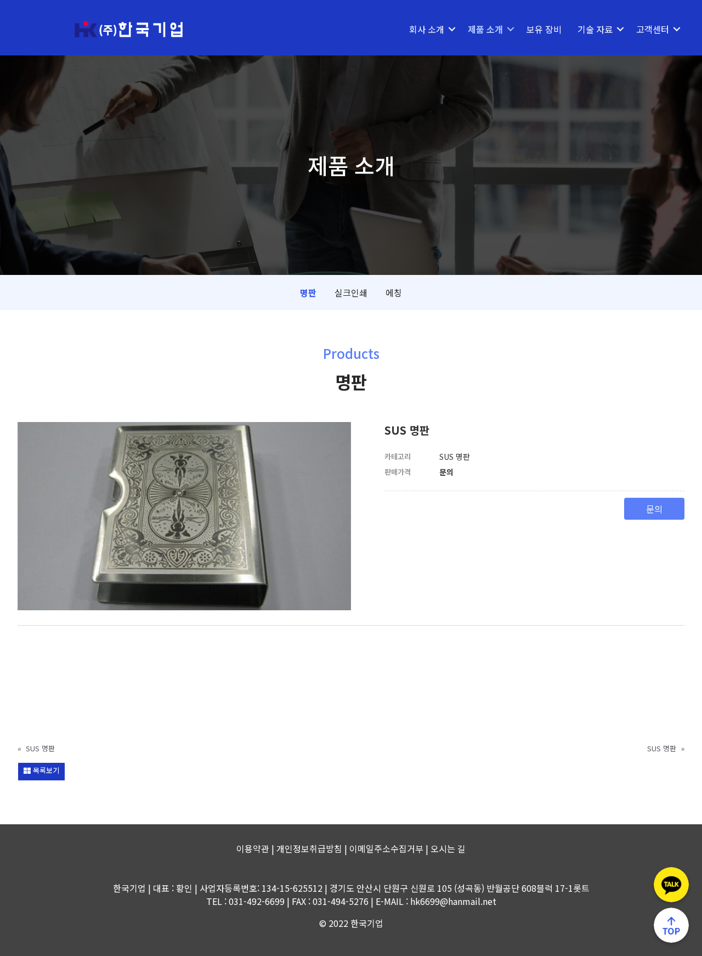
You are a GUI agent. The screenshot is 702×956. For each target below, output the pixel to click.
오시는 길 (448, 848)
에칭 (394, 292)
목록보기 (45, 770)
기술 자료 (595, 29)
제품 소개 (485, 29)
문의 (654, 508)
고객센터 (652, 29)
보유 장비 (544, 29)
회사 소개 (426, 29)
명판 (308, 292)
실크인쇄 (351, 292)
